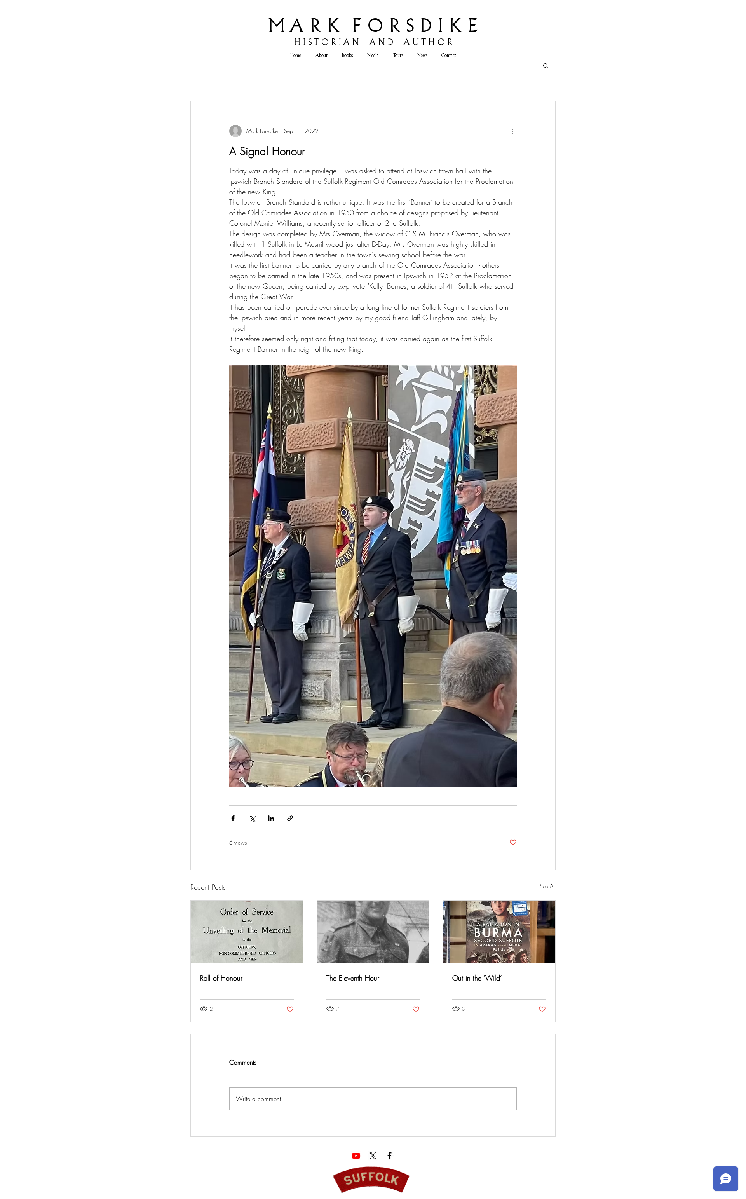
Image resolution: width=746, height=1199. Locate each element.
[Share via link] (290, 818)
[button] (545, 65)
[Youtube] (356, 1156)
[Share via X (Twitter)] (252, 818)
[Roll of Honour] (247, 932)
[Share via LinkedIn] (271, 818)
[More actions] (512, 131)
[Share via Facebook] (233, 818)
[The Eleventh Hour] (373, 932)
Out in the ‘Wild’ (477, 978)
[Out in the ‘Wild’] (499, 932)
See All (548, 886)
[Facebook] (389, 1156)
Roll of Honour (221, 978)
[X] (373, 1156)
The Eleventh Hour (352, 978)
